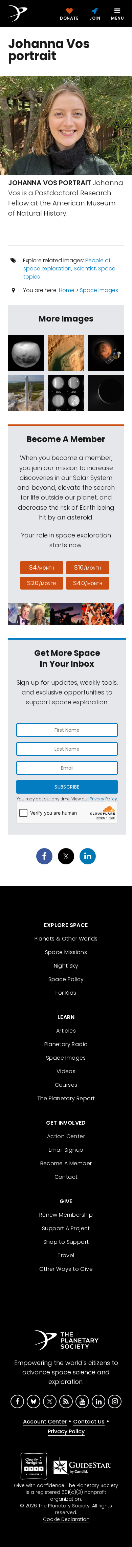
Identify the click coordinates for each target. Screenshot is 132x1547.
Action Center (66, 1136)
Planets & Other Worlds (66, 939)
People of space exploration (67, 264)
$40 (87, 583)
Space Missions (66, 952)
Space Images (99, 290)
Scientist (85, 268)
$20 (41, 583)
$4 (41, 567)
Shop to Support (66, 1242)
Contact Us (89, 1422)
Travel (66, 1255)
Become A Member (66, 1163)
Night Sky (66, 966)
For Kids (66, 993)
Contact (66, 1177)
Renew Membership (66, 1215)
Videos (66, 1071)
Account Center (45, 1422)
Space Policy (66, 979)
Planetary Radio (66, 1044)
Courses (66, 1085)
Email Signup (66, 1150)
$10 (87, 567)
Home (66, 290)
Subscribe (66, 786)
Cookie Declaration (66, 1519)
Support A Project (66, 1228)
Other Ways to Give (66, 1269)
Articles (66, 1031)
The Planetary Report (66, 1098)
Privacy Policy (103, 799)
